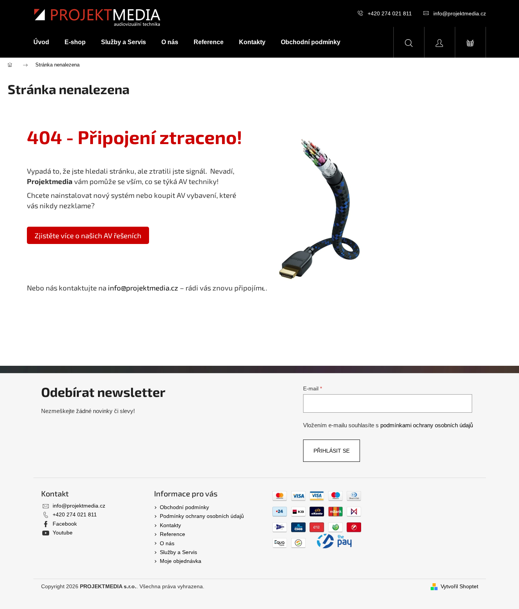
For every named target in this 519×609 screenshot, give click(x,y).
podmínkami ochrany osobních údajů (426, 425)
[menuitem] (45, 42)
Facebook (65, 524)
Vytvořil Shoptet (459, 586)
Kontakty (170, 525)
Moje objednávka (180, 561)
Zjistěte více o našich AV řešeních (88, 235)
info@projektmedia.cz (459, 13)
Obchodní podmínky (184, 507)
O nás (167, 543)
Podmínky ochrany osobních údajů (202, 516)
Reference (172, 534)
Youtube (63, 532)
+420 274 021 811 (390, 13)
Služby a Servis (178, 552)
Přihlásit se (331, 451)
